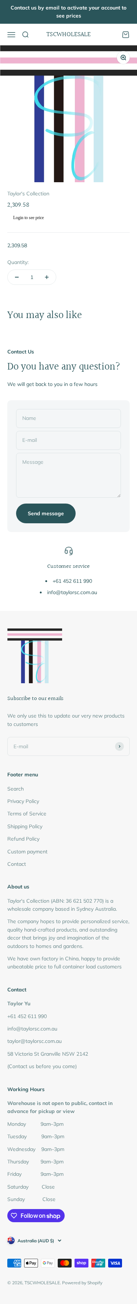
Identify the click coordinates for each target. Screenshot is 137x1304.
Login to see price (28, 217)
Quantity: (17, 262)
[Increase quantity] (47, 277)
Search (15, 788)
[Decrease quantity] (17, 277)
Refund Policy (23, 838)
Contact (16, 864)
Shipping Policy (24, 826)
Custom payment (27, 851)
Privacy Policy (23, 801)
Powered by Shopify (82, 1282)
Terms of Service (26, 813)
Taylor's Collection (28, 193)
